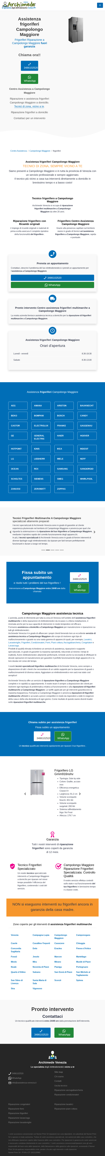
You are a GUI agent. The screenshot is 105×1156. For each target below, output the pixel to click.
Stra (13, 988)
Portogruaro (82, 967)
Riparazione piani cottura (65, 1109)
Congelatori (87, 642)
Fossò (14, 957)
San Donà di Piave (63, 972)
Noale (14, 967)
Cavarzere (59, 943)
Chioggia (80, 943)
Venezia (14, 935)
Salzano (36, 972)
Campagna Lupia (41, 935)
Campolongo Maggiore (39, 151)
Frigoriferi (25, 642)
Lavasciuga (13, 646)
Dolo (35, 948)
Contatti (57, 1081)
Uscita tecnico (60, 1086)
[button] (10, 532)
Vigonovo (37, 988)
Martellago (81, 957)
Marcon (58, 957)
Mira (35, 962)
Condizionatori (37, 642)
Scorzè (57, 980)
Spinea (79, 980)
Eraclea (58, 948)
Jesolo (36, 957)
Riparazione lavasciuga (19, 1118)
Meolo (14, 962)
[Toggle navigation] (100, 5)
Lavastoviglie (14, 642)
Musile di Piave (83, 962)
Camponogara (83, 935)
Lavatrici (88, 639)
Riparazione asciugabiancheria (68, 1090)
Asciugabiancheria (72, 642)
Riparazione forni (16, 1109)
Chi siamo (59, 1076)
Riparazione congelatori (19, 1104)
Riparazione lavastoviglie (19, 1122)
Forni (47, 642)
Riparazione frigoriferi (18, 1113)
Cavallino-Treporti (41, 943)
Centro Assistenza (18, 151)
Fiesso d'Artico (83, 948)
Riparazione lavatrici (63, 1104)
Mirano (57, 962)
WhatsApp (29, 80)
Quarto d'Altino (18, 972)
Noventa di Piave (41, 967)
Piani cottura (57, 642)
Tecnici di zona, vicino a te (29, 106)
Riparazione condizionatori (66, 1095)
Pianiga (58, 967)
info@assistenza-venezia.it (23, 1083)
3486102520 (30, 67)
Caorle (14, 943)
